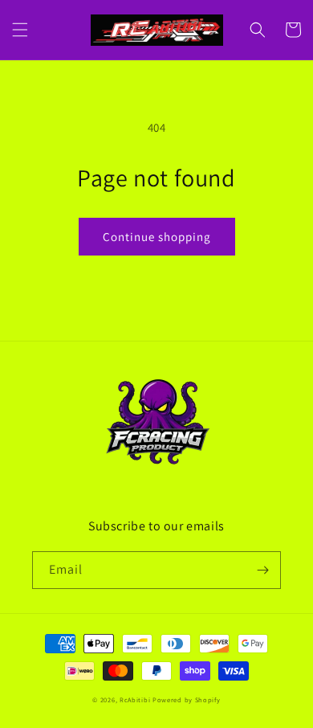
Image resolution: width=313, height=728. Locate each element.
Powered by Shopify (186, 699)
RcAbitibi (135, 699)
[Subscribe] (262, 570)
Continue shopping (157, 236)
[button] (20, 29)
